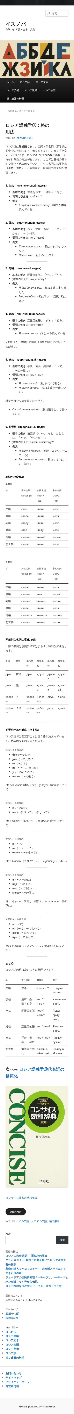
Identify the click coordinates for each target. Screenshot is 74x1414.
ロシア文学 (42, 82)
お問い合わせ (14, 1373)
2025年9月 (12, 1318)
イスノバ (16, 23)
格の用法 (54, 1221)
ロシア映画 (49, 90)
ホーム (10, 82)
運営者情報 (12, 1386)
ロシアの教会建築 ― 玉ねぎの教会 (26, 1255)
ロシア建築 (31, 90)
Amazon (15, 1211)
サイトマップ (14, 1377)
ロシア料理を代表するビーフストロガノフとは (34, 1286)
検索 (8, 1233)
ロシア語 (25, 82)
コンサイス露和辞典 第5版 (21, 1198)
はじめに (11, 1331)
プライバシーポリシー (19, 1382)
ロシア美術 (13, 90)
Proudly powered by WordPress (37, 1406)
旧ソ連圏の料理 (15, 98)
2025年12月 (13, 1313)
